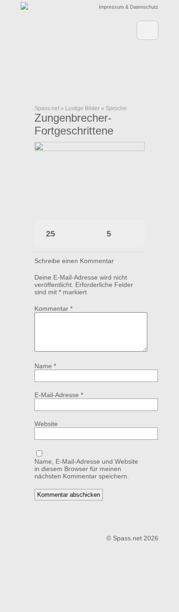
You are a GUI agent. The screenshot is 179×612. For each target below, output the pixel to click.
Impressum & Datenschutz (128, 7)
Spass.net (46, 108)
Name (45, 366)
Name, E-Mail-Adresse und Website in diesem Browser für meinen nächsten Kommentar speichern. (86, 469)
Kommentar (53, 308)
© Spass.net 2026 (132, 538)
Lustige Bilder (82, 108)
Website (46, 423)
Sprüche (116, 108)
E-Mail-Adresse (58, 395)
